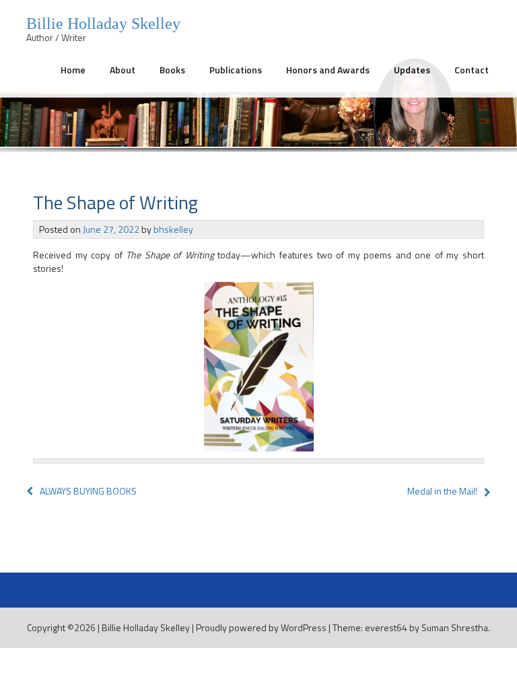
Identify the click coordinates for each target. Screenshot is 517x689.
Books (172, 70)
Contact (471, 70)
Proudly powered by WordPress (261, 627)
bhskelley (173, 229)
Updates (412, 70)
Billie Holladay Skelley (146, 627)
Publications (235, 70)
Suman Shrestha (454, 627)
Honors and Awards (328, 70)
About (122, 70)
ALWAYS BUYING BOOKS (88, 491)
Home (73, 70)
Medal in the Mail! (442, 491)
